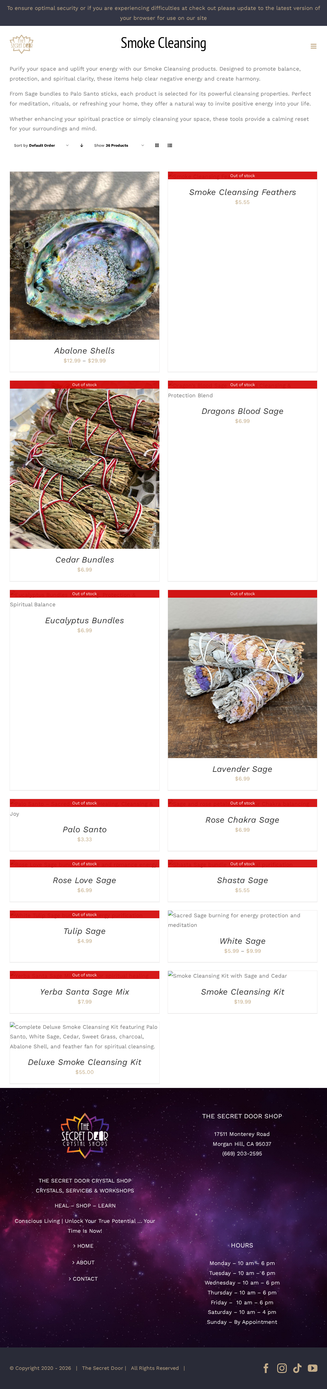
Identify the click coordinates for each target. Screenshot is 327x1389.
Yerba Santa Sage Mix (84, 992)
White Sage (242, 941)
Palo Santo (85, 829)
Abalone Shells (84, 350)
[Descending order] (81, 145)
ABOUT (85, 1262)
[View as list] (170, 145)
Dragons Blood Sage (243, 411)
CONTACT (85, 1279)
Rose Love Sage (84, 880)
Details (114, 256)
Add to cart (210, 977)
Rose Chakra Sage (242, 820)
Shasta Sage (242, 880)
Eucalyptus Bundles (84, 620)
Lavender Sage (242, 769)
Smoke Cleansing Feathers (242, 192)
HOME (85, 1246)
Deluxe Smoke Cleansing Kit (84, 1062)
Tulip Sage (84, 931)
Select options (67, 256)
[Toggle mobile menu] (314, 46)
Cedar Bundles (84, 559)
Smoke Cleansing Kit (242, 992)
